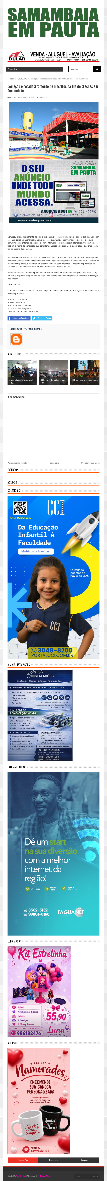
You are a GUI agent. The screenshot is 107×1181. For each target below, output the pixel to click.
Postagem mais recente (17, 463)
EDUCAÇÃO (43, 97)
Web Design (21, 1176)
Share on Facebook (21, 318)
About (86, 1176)
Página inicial (54, 463)
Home (78, 1176)
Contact (95, 1176)
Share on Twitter (44, 318)
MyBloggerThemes (45, 1176)
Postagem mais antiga (90, 463)
